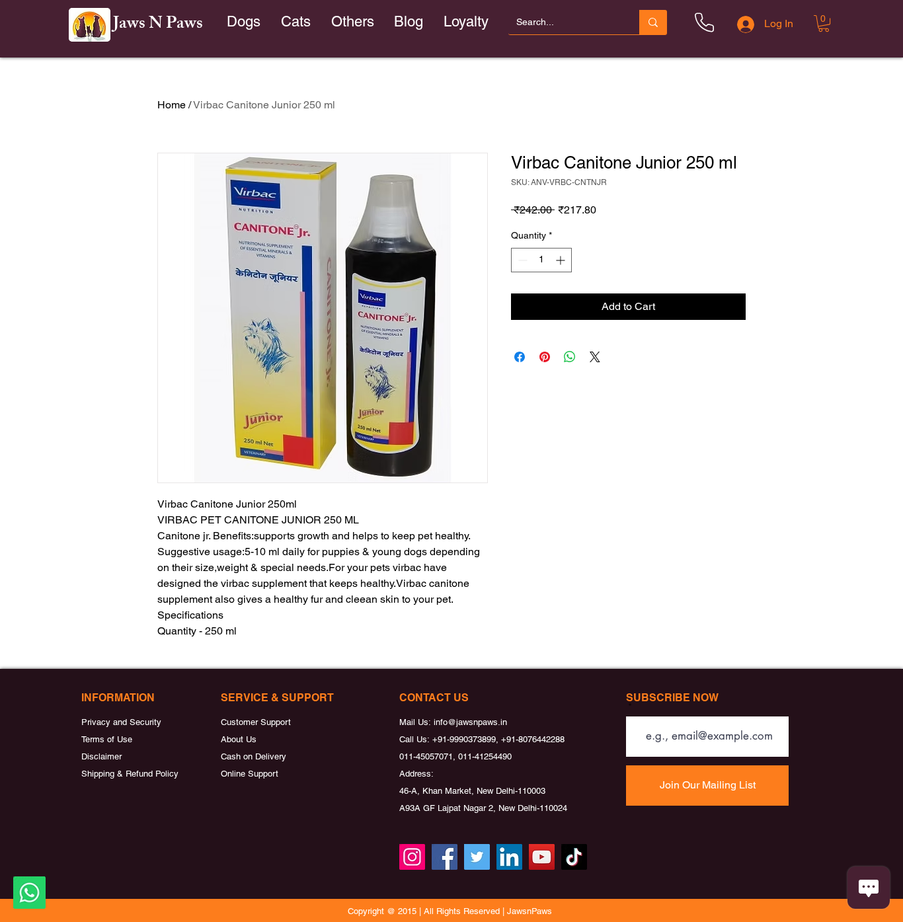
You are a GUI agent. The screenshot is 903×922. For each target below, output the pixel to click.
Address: (416, 774)
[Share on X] (595, 357)
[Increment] (561, 260)
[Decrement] (521, 260)
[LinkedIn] (509, 857)
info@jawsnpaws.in (470, 722)
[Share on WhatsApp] (570, 357)
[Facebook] (444, 857)
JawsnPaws (529, 911)
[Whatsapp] (29, 892)
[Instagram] (412, 857)
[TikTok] (574, 857)
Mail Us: (416, 722)
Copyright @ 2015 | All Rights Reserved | (427, 911)
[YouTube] (542, 857)
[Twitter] (477, 857)
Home (171, 104)
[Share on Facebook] (520, 357)
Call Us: (415, 739)
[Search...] (653, 22)
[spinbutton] (541, 260)
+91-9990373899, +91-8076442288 (498, 739)
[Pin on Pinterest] (545, 357)
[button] (296, 22)
